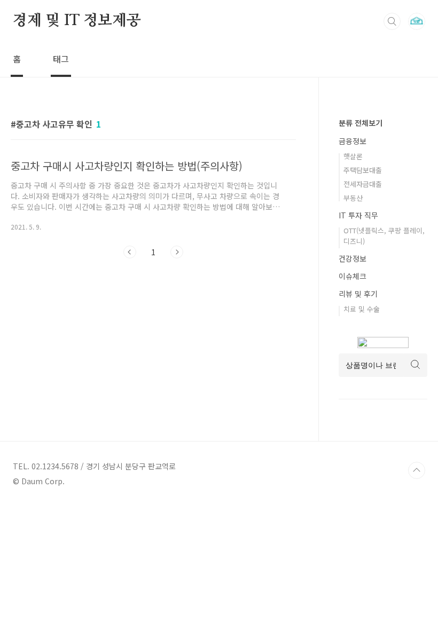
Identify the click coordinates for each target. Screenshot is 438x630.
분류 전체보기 (360, 122)
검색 (392, 21)
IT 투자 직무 (358, 215)
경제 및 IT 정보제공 (77, 20)
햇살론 (353, 156)
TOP (416, 470)
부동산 (353, 198)
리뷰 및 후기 (358, 293)
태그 (61, 58)
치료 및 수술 (361, 309)
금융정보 (352, 141)
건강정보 (352, 258)
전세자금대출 (362, 184)
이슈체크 (352, 276)
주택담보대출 (362, 170)
